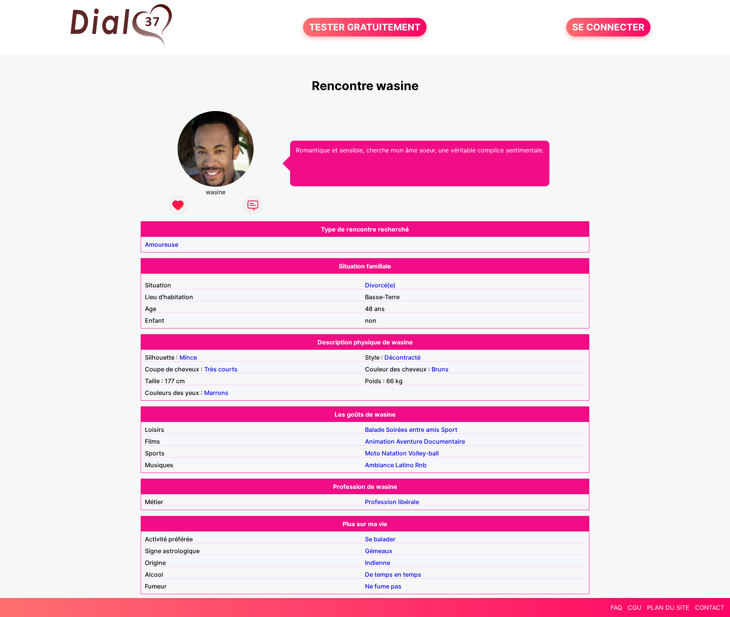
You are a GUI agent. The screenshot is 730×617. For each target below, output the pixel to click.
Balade (374, 429)
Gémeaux (378, 551)
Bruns (440, 369)
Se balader (380, 539)
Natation (394, 453)
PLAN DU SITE (668, 607)
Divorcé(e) (380, 285)
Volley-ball (423, 453)
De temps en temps (393, 574)
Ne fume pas (383, 586)
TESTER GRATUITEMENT (365, 27)
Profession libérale (392, 502)
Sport (449, 429)
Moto (372, 453)
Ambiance (379, 465)
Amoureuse (161, 244)
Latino (404, 465)
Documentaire (444, 441)
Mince (188, 357)
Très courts (221, 369)
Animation (380, 441)
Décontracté (402, 357)
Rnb (421, 465)
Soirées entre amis (413, 429)
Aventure (409, 441)
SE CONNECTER (608, 27)
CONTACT (709, 607)
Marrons (216, 393)
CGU (634, 607)
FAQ (616, 607)
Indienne (377, 562)
